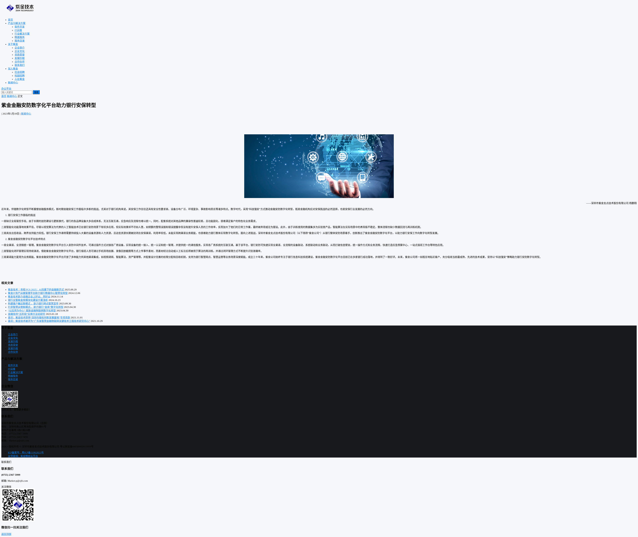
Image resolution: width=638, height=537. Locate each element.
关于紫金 (13, 44)
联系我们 (20, 65)
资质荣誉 (20, 54)
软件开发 (20, 26)
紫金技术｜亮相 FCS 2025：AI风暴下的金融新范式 (36, 289)
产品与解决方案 (16, 23)
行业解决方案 (22, 33)
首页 (10, 19)
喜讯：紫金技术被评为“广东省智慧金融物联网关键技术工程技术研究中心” (49, 321)
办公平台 (6, 88)
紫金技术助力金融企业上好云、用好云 (29, 296)
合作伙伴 (20, 61)
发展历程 (20, 58)
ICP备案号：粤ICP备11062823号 (26, 452)
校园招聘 (20, 75)
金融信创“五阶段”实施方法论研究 (26, 314)
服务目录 (20, 40)
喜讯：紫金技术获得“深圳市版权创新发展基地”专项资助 (39, 317)
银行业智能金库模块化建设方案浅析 (28, 300)
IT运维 (18, 30)
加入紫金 (13, 68)
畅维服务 (20, 37)
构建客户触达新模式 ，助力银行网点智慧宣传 (33, 303)
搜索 (36, 92)
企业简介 (20, 47)
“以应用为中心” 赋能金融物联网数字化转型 (32, 310)
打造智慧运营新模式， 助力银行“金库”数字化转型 (35, 307)
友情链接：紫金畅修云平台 (23, 456)
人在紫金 (20, 79)
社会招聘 (20, 72)
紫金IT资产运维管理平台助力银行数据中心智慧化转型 (38, 293)
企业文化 (20, 51)
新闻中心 (13, 82)
